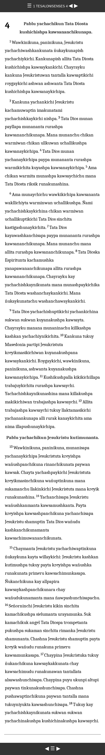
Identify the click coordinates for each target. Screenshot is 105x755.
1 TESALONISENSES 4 (51, 6)
